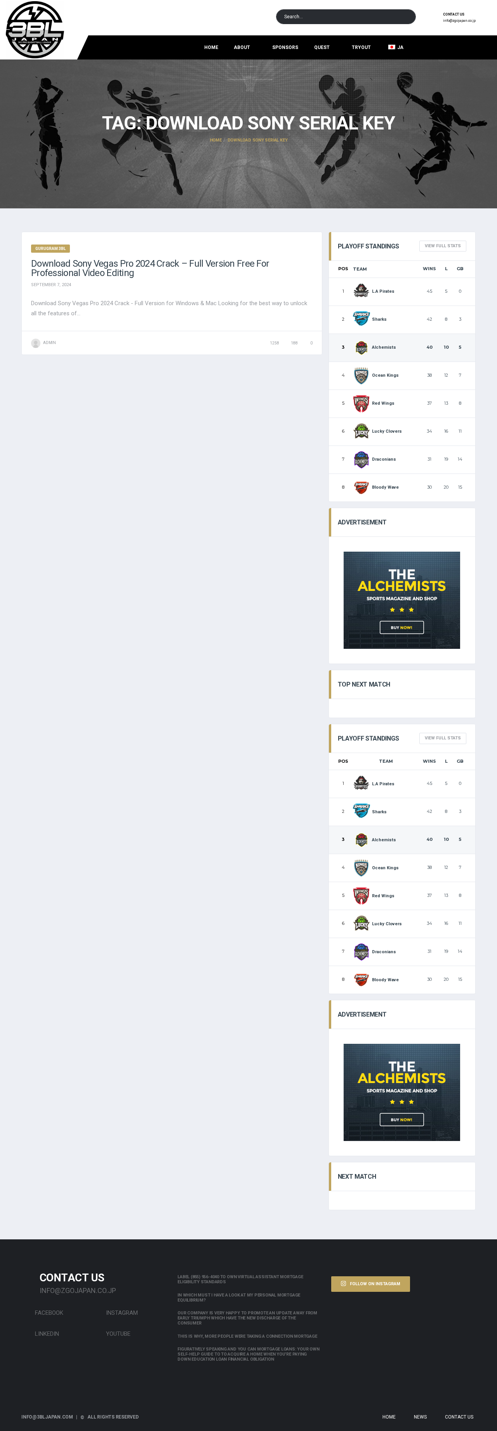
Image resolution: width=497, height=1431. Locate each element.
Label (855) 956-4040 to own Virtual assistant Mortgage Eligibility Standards (240, 1279)
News (420, 1417)
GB (460, 268)
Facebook (48, 1312)
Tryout (361, 47)
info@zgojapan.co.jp (459, 21)
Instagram (121, 1312)
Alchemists (384, 347)
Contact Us (459, 1417)
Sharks (379, 319)
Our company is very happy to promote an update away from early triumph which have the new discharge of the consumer (247, 1318)
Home (211, 47)
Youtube (117, 1333)
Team (360, 269)
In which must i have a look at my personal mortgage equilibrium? (238, 1298)
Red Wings (383, 403)
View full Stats (443, 245)
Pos (343, 268)
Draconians (384, 459)
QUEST (322, 47)
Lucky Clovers (387, 431)
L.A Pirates (383, 291)
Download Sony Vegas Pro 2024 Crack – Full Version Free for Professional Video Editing (150, 268)
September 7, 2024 (51, 284)
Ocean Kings (385, 375)
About (242, 47)
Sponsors (285, 47)
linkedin (46, 1333)
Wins (429, 268)
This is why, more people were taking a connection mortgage (247, 1336)
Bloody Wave (385, 487)
